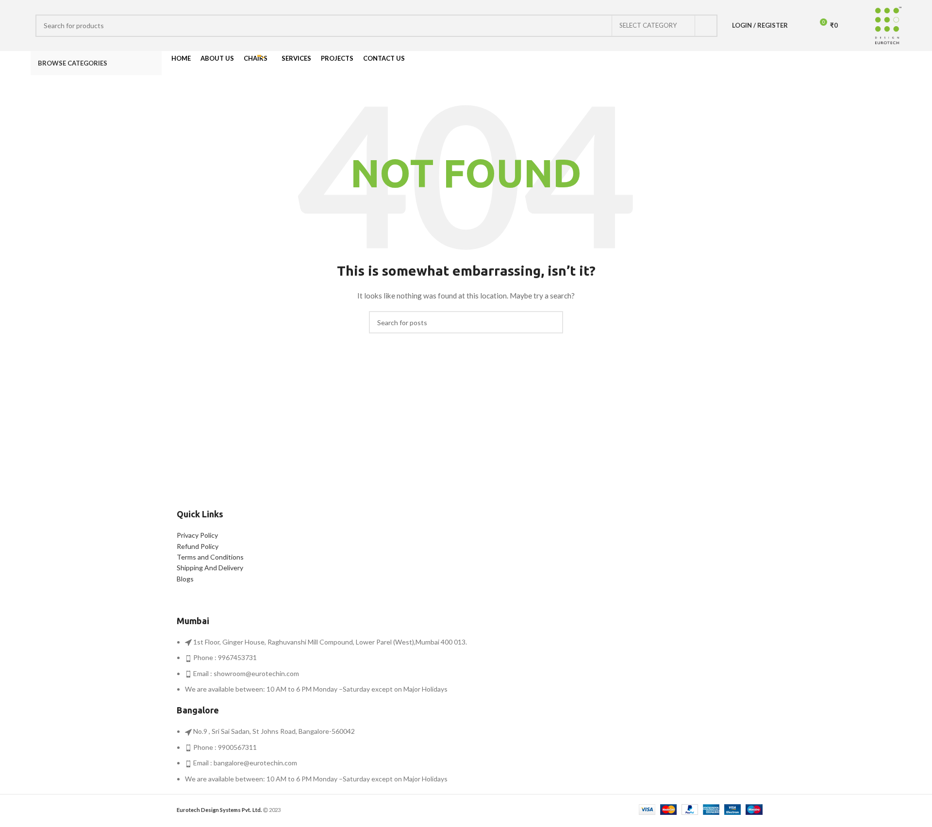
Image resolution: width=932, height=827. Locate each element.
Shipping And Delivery (210, 567)
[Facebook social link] (862, 63)
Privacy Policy (197, 535)
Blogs (185, 579)
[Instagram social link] (873, 63)
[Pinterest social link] (884, 63)
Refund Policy (197, 546)
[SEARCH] (706, 26)
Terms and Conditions (210, 557)
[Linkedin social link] (895, 63)
